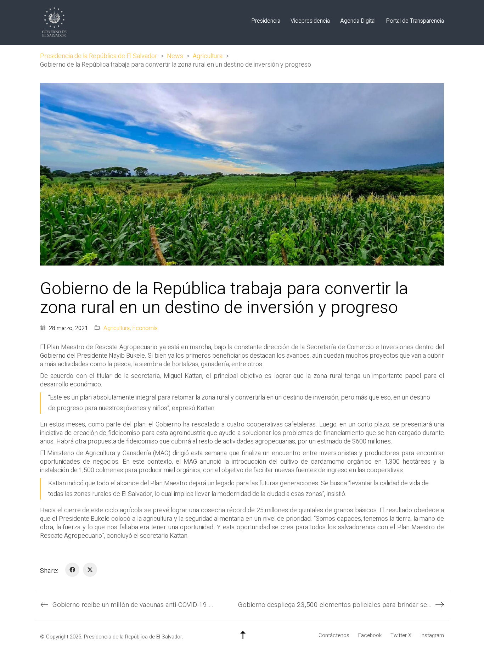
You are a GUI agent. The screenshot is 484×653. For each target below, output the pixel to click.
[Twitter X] (90, 570)
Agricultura (116, 328)
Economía (145, 328)
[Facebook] (72, 570)
